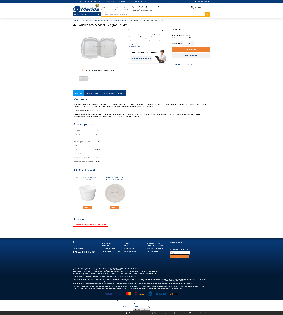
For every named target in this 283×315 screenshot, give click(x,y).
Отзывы (146, 2)
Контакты (168, 2)
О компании (77, 2)
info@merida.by (187, 283)
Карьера (130, 2)
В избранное (188, 65)
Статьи (123, 2)
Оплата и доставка (157, 2)
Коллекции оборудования (91, 2)
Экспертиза (138, 2)
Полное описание (134, 46)
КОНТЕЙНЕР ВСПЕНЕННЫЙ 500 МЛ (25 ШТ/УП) (87, 179)
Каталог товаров (80, 14)
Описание (78, 93)
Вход (198, 2)
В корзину (192, 49)
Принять (137, 309)
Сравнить (177, 65)
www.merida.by (98, 265)
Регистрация (205, 2)
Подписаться (179, 257)
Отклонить (145, 309)
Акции (118, 2)
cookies (163, 301)
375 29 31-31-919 (147, 7)
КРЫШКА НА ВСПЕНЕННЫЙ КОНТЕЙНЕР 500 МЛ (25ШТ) (114, 179)
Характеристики (92, 93)
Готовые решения (108, 2)
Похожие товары (108, 93)
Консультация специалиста (141, 58)
